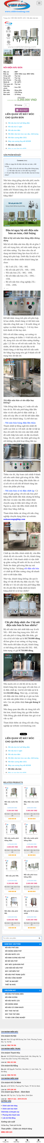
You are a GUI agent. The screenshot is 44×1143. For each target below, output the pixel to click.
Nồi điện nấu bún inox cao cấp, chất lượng (23, 134)
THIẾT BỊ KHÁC (10, 984)
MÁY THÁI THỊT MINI (12, 1014)
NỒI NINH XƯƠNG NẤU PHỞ (15, 958)
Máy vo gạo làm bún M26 (17, 148)
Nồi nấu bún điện (14, 130)
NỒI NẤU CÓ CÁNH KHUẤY (14, 1007)
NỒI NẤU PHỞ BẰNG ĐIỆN (14, 994)
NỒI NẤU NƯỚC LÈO (18, 18)
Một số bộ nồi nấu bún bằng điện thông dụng (22, 168)
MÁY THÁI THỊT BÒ (12, 1011)
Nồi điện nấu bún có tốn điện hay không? (21, 171)
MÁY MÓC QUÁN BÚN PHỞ (14, 964)
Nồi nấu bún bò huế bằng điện (19, 123)
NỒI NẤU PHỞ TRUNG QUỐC (15, 974)
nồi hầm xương (10, 250)
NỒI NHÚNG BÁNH (11, 1004)
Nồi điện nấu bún (14, 145)
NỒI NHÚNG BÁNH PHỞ (13, 951)
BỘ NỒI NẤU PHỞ (11, 961)
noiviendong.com (28, 726)
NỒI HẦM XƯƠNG (11, 997)
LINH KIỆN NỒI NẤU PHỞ (14, 968)
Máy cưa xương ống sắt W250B (19, 141)
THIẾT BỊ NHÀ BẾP (11, 981)
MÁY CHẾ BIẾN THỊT (12, 971)
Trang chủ (6, 18)
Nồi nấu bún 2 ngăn (15, 127)
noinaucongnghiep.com (14, 519)
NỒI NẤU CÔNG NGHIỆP (13, 978)
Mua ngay (23, 110)
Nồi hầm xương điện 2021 (17, 137)
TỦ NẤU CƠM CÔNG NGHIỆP (15, 1017)
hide (25, 160)
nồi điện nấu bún (31, 568)
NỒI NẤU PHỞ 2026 (12, 947)
